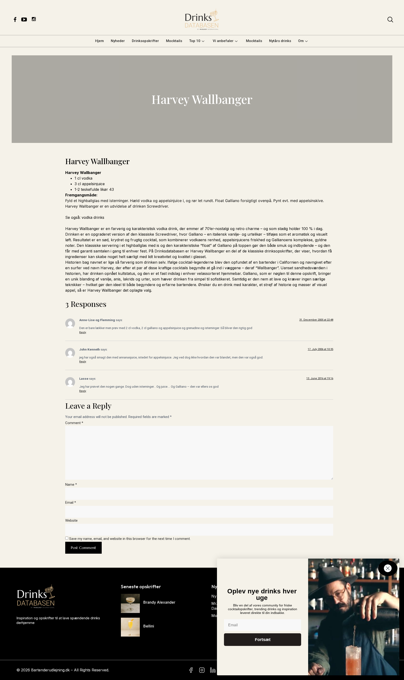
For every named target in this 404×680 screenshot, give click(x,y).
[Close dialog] (387, 568)
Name (71, 484)
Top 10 (194, 41)
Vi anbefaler (223, 41)
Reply (82, 332)
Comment (74, 423)
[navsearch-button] (390, 21)
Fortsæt (263, 639)
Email (70, 502)
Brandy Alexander (159, 602)
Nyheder (118, 41)
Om (301, 41)
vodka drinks (92, 217)
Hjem (99, 41)
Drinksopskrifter (145, 41)
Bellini (148, 626)
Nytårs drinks (280, 41)
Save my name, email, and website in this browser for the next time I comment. (130, 539)
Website (71, 520)
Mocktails (174, 41)
